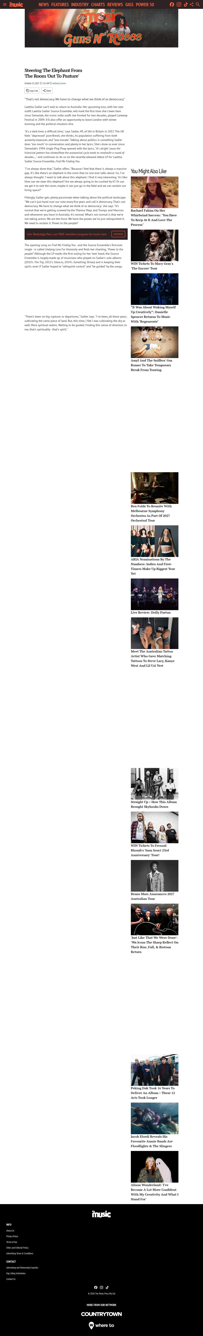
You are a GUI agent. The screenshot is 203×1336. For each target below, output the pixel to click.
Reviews (115, 4)
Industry (80, 4)
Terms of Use (11, 1242)
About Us (10, 1230)
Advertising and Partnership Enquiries (22, 1267)
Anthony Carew (59, 83)
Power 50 (145, 4)
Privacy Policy (12, 1236)
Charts (98, 4)
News (44, 4)
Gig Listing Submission (16, 1273)
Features (60, 4)
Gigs (129, 4)
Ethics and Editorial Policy (17, 1247)
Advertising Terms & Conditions (19, 1253)
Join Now (118, 234)
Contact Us (10, 1279)
